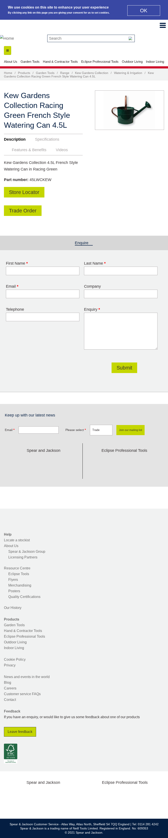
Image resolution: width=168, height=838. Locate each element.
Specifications (47, 139)
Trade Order (23, 211)
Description (15, 139)
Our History (12, 608)
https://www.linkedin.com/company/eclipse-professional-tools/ (145, 461)
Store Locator (24, 192)
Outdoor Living (132, 61)
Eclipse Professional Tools (100, 61)
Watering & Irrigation (128, 73)
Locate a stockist (17, 540)
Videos (62, 150)
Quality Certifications (24, 597)
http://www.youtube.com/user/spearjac (71, 461)
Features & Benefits (29, 150)
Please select (75, 430)
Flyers (13, 579)
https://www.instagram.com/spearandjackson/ (43, 461)
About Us (10, 61)
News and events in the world (27, 677)
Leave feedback (20, 732)
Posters (14, 591)
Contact (10, 700)
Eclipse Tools (18, 574)
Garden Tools (30, 61)
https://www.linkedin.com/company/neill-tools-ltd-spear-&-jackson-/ (57, 461)
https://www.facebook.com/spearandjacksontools (16, 461)
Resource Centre (17, 568)
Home (8, 73)
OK (143, 10)
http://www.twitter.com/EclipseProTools (117, 461)
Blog (7, 682)
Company (92, 286)
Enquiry (92, 309)
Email (12, 286)
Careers (10, 688)
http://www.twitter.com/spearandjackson (30, 461)
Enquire (84, 243)
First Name (17, 263)
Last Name (95, 263)
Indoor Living (155, 61)
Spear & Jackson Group (26, 551)
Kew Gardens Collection (91, 73)
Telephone (15, 309)
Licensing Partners (22, 557)
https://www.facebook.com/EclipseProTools (103, 461)
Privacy (10, 665)
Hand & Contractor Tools (60, 61)
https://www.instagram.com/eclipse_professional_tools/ (131, 461)
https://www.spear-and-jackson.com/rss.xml (43, 471)
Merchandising (19, 585)
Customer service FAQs (22, 694)
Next (158, 117)
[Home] (7, 38)
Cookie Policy (15, 659)
